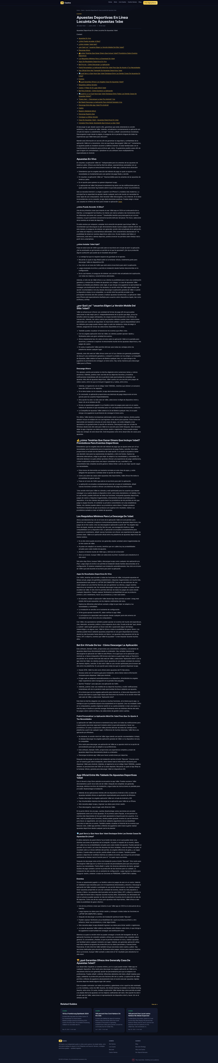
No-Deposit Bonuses (141, 1052)
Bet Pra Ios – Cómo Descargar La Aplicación (94, 64)
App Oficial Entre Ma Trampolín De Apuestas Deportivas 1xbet (100, 70)
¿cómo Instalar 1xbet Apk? (88, 44)
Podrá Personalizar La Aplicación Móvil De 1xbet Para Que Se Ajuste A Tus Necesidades (109, 67)
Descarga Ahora (84, 50)
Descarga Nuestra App (87, 114)
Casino (66, 3)
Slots (115, 2)
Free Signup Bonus (150, 3)
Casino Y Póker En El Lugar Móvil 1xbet (92, 88)
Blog (140, 2)
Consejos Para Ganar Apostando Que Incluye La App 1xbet (99, 123)
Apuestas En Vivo (85, 38)
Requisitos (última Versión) (88, 85)
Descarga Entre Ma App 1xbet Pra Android (93, 105)
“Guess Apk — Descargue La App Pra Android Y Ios (97, 99)
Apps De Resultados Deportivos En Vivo (93, 61)
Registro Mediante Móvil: (87, 111)
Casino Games (132, 2)
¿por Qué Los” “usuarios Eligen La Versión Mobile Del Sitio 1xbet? (101, 47)
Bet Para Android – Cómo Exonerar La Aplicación (96, 91)
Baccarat (111, 1049)
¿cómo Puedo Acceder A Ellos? (89, 41)
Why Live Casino (140, 1049)
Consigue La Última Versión (88, 117)
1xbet (120, 202)
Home (110, 2)
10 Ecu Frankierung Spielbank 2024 (75, 1013)
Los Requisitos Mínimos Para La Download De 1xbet (97, 58)
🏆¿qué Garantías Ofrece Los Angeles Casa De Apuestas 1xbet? (101, 82)
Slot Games (112, 1044)
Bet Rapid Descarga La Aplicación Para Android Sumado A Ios (100, 102)
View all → (155, 1004)
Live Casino (122, 2)
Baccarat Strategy (140, 1047)
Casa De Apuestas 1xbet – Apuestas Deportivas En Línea (98, 120)
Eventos (81, 79)
